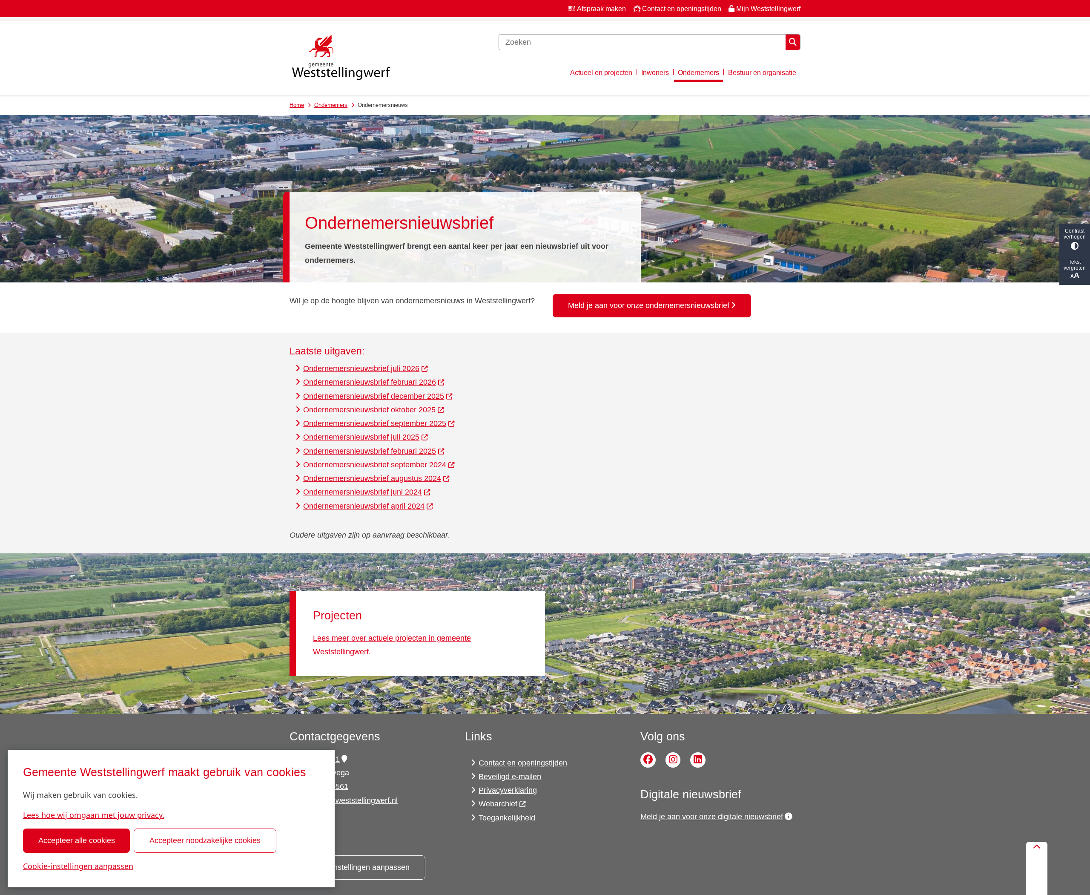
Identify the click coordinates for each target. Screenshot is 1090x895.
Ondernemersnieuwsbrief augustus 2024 (372, 478)
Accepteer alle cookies (76, 840)
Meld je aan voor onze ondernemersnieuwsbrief (648, 305)
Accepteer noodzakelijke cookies (205, 840)
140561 (335, 786)
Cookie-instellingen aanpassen (78, 866)
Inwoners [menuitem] (655, 72)
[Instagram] (673, 760)
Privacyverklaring (508, 790)
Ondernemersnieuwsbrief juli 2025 (361, 437)
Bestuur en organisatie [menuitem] (762, 72)
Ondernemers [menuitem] (698, 72)
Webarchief (498, 804)
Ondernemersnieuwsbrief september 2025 (374, 423)
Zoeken (793, 42)
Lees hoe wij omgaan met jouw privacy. (93, 815)
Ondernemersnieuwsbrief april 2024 (364, 506)
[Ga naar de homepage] (341, 58)
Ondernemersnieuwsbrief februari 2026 (369, 382)
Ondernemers (330, 105)
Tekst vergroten (1075, 265)
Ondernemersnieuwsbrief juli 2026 (361, 368)
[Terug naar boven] (1036, 868)
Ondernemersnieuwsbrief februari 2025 (369, 451)
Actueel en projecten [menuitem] (601, 72)
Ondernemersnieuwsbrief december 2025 (373, 396)
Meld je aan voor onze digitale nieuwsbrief (711, 816)
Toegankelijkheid (507, 818)
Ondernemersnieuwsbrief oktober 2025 (369, 410)
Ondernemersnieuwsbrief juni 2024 (362, 492)
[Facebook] (648, 760)
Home (297, 105)
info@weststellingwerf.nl (357, 800)
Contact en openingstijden (523, 763)
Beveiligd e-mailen (510, 776)
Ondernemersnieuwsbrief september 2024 (374, 464)
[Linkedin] (698, 760)
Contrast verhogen (1075, 234)
